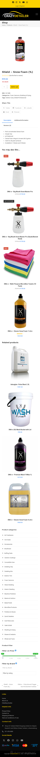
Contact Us (5, 713)
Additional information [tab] (21, 120)
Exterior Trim (8, 576)
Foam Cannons (14, 95)
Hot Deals (7, 540)
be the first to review (16, 75)
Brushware (7, 548)
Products (9, 25)
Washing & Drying (25, 95)
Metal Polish (8, 603)
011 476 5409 (9, 731)
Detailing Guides (7, 703)
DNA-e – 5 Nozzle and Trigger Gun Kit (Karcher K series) (25, 686)
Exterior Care (10, 98)
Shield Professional (20, 98)
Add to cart (14, 87)
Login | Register (20, 6)
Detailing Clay (8, 567)
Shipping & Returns (8, 715)
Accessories (8, 544)
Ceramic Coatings (9, 558)
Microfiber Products (10, 607)
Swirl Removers (9, 621)
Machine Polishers (10, 594)
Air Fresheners (8, 535)
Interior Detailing (9, 589)
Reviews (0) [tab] (7, 125)
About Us (5, 700)
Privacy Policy (6, 711)
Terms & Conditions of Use (10, 718)
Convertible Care (9, 562)
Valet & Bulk (8, 625)
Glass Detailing (9, 585)
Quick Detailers (9, 616)
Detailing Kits (8, 571)
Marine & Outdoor (9, 598)
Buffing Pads (8, 553)
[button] (37, 14)
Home (4, 25)
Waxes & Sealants (10, 634)
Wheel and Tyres (9, 639)
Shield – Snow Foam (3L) (7, 686)
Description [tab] (7, 120)
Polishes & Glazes (10, 612)
